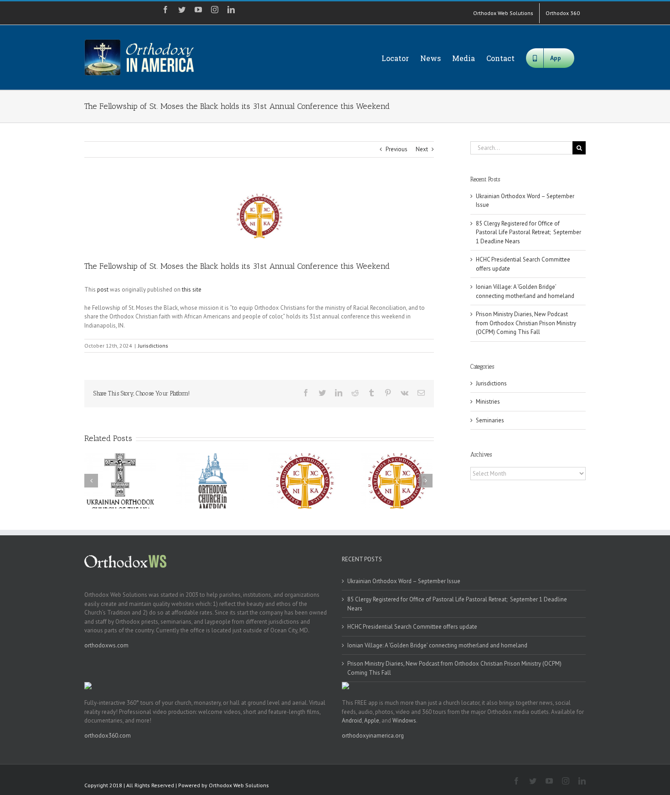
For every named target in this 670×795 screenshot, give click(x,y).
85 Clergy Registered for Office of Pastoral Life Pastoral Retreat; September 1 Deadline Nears (528, 232)
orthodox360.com (107, 735)
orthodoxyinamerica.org (373, 735)
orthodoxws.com (106, 645)
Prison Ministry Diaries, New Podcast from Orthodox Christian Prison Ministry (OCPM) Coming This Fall (526, 323)
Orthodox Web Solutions (239, 785)
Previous (396, 149)
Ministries (488, 401)
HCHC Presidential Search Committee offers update (412, 627)
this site (191, 289)
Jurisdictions (153, 345)
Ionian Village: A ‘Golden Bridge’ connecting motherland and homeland (437, 645)
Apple (371, 720)
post (102, 289)
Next (422, 149)
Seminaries (490, 420)
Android (352, 720)
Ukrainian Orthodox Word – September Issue (403, 581)
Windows (404, 720)
